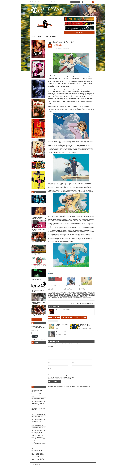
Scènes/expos (53, 36)
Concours (46, 1)
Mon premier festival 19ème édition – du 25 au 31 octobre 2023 (84, 325)
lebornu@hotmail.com (67, 297)
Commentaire (51, 346)
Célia (33, 390)
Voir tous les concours (79, 32)
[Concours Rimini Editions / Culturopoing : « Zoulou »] (79, 19)
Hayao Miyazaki (58, 46)
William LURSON (58, 44)
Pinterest (78, 317)
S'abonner (35, 336)
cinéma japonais (66, 48)
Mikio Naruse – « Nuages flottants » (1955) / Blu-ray (38, 303)
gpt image (34, 446)
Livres (46, 36)
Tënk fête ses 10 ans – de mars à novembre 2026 (38, 290)
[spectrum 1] (38, 189)
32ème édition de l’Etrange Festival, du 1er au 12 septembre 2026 (38, 204)
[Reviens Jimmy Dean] (38, 77)
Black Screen (34, 393)
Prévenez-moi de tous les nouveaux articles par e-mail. (60, 378)
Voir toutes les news (36, 319)
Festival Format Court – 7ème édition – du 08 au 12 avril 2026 (39, 278)
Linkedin (71, 317)
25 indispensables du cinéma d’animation (61, 332)
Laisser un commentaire (61, 50)
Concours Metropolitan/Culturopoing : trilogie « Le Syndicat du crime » (38, 453)
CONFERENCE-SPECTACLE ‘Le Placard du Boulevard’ (38, 230)
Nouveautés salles (59, 45)
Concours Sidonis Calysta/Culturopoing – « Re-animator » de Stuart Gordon (38, 400)
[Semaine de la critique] (63, 9)
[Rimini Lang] (38, 169)
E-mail (73, 362)
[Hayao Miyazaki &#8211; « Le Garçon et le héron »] (86, 281)
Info (82, 2)
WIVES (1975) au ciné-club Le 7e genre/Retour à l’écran (38, 315)
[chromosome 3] (38, 117)
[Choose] (38, 57)
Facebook (51, 317)
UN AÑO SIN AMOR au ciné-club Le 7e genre (38, 242)
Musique (40, 36)
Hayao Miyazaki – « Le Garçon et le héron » (62, 325)
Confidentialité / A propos (55, 1)
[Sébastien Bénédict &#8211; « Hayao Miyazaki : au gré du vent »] (55, 281)
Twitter (58, 317)
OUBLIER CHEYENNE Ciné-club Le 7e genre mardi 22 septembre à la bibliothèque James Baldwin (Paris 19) (39, 217)
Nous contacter (64, 1)
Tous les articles (33, 1)
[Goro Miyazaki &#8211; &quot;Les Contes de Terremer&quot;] (71, 281)
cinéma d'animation (58, 48)
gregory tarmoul (35, 403)
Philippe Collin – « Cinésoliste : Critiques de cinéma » (39, 395)
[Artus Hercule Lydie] (38, 157)
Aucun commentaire (51, 50)
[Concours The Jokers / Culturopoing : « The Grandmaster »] (79, 28)
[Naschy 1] (38, 137)
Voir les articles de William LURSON (63, 309)
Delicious (85, 317)
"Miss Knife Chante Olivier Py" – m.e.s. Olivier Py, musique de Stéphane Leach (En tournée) (64, 302)
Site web (49, 368)
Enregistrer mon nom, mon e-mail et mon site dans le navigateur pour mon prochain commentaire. (67, 375)
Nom (49, 362)
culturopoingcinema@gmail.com (85, 297)
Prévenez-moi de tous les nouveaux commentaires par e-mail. (61, 377)
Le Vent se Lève (67, 46)
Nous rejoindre (76, 1)
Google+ (65, 317)
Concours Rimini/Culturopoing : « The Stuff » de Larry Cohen (39, 439)
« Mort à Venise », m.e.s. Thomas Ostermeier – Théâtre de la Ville (82, 303)
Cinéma (34, 36)
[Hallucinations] (38, 97)
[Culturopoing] (44, 30)
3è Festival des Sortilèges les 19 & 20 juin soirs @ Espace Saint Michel (39, 266)
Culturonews (40, 1)
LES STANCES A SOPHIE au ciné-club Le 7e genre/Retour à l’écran (39, 254)
